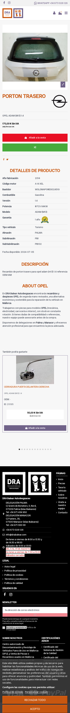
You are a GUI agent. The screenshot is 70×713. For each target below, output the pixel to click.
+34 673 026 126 (59, 3)
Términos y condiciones (16, 579)
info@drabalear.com (16, 534)
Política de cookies (13, 574)
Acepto (35, 709)
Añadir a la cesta (37, 137)
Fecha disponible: (11, 251)
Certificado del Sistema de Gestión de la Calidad (53, 650)
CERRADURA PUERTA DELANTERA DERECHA (26, 386)
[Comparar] (65, 360)
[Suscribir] (35, 615)
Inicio (60, 479)
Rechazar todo (35, 700)
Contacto (63, 512)
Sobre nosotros (62, 496)
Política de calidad (13, 583)
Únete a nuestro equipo (62, 505)
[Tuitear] (7, 159)
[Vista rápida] (65, 366)
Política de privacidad (15, 570)
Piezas (61, 483)
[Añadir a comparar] (35, 147)
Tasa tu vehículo (62, 489)
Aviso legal (9, 566)
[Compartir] (3, 159)
